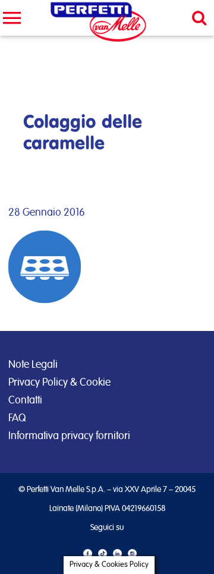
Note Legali (33, 364)
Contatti (25, 400)
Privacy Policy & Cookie (59, 382)
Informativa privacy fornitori (69, 436)
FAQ (17, 418)
